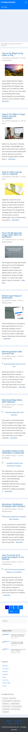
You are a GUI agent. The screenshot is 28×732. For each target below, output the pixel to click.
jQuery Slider (17, 700)
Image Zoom (6, 703)
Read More (5, 101)
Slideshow (5, 666)
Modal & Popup (6, 683)
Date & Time (5, 680)
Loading (4, 685)
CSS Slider (5, 698)
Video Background (17, 706)
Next (13, 611)
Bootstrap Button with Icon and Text (12, 352)
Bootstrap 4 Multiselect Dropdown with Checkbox (13, 505)
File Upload (5, 711)
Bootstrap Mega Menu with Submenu (12, 401)
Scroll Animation (7, 700)
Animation (5, 671)
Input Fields (13, 698)
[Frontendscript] (8, 2)
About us (9, 721)
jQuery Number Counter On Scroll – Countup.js (18, 650)
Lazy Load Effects (16, 709)
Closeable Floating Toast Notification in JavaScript (13, 451)
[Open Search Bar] (26, 2)
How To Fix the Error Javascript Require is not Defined (13, 557)
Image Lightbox (6, 706)
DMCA (10, 723)
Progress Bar (6, 709)
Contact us (17, 723)
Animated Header (15, 703)
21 (21, 607)
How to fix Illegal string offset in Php (12, 54)
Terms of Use (18, 721)
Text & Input (5, 668)
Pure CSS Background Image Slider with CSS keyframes (12, 235)
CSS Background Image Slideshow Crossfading (17, 642)
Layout (4, 677)
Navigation (5, 674)
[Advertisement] (14, 25)
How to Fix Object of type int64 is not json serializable (13, 116)
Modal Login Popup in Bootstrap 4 (12, 296)
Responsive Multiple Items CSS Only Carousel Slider (18, 635)
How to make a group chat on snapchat (12, 173)
